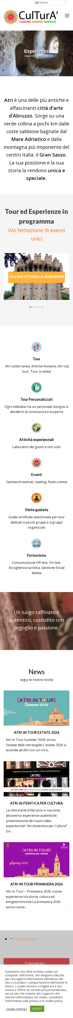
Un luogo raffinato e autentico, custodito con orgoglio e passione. (36, 620)
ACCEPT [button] (37, 1008)
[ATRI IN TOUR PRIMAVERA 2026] (36, 874)
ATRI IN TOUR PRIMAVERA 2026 (36, 884)
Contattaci (35, 963)
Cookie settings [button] (16, 1009)
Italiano (43, 2)
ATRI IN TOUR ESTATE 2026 (36, 732)
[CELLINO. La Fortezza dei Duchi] (36, 276)
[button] (67, 15)
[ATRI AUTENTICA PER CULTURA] (36, 793)
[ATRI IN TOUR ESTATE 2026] (36, 723)
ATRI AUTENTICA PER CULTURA (36, 803)
